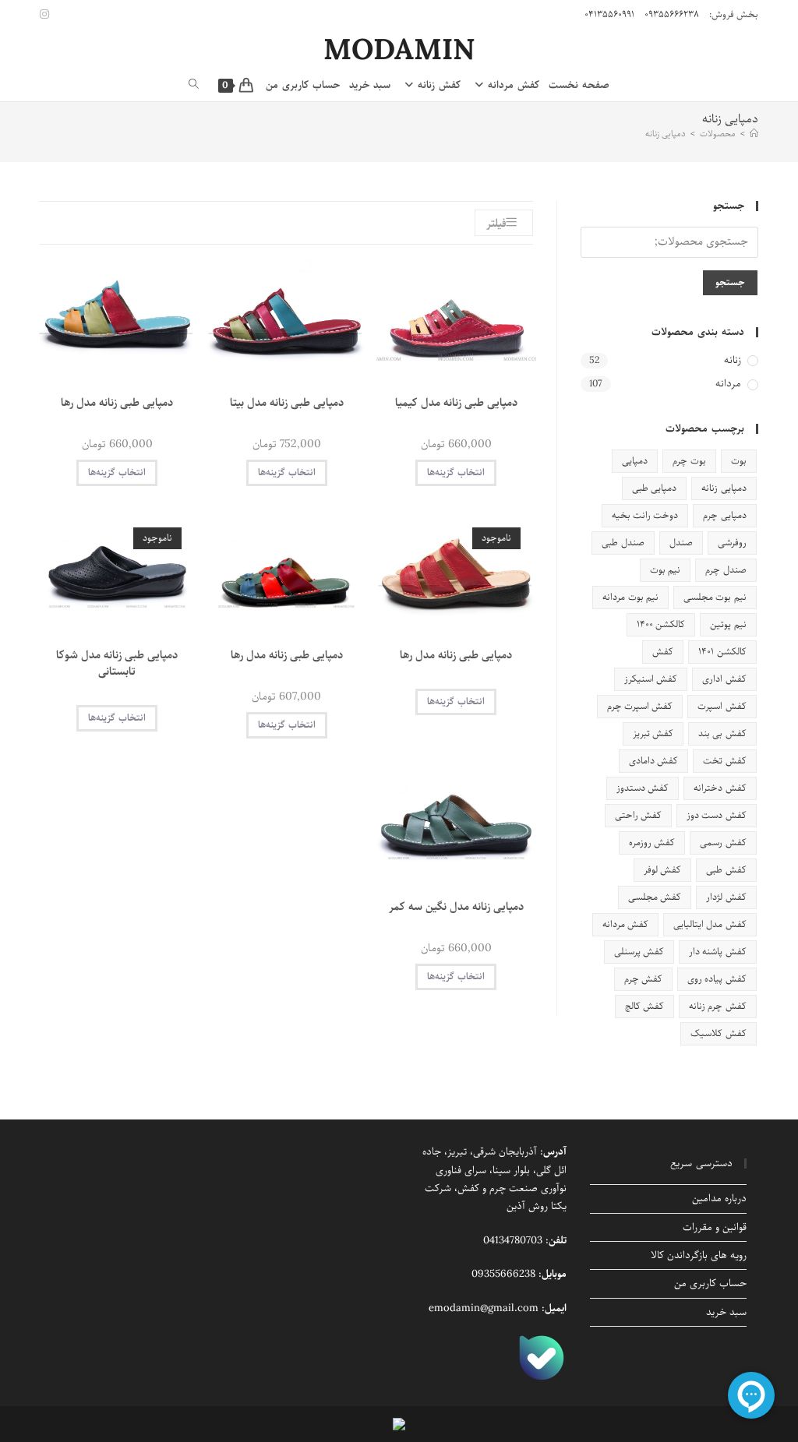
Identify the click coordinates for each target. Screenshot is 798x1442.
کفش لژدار (726, 897)
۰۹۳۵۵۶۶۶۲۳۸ (671, 14)
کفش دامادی (653, 761)
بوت (739, 461)
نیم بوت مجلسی (715, 597)
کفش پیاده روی (717, 979)
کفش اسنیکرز (650, 679)
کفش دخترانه (720, 788)
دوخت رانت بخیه (645, 515)
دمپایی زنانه (665, 133)
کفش (662, 651)
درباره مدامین (719, 1199)
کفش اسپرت (721, 706)
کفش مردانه (625, 924)
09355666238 (503, 1274)
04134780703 (512, 1241)
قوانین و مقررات (715, 1227)
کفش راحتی (638, 815)
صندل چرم (725, 570)
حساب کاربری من (710, 1283)
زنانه (732, 361)
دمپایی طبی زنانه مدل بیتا (287, 403)
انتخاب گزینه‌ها (456, 472)
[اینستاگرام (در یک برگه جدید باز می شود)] (47, 15)
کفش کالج (644, 1006)
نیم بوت (665, 570)
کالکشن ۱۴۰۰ (661, 624)
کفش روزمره (652, 842)
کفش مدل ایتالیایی (710, 924)
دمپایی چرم (724, 515)
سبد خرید (726, 1312)
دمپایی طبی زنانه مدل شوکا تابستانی (117, 663)
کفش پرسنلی (639, 951)
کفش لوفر (662, 870)
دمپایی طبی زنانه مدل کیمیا (456, 403)
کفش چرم (643, 979)
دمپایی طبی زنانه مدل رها (117, 403)
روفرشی (732, 542)
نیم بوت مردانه (630, 597)
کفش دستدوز (642, 788)
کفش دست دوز (717, 815)
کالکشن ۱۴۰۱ (722, 651)
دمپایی (635, 461)
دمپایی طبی (654, 488)
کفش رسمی (723, 842)
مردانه (728, 384)
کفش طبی (726, 870)
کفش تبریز (653, 733)
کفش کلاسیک (718, 1033)
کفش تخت (724, 761)
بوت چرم (689, 461)
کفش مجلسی (654, 897)
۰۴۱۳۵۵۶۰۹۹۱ (609, 14)
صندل (681, 542)
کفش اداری (724, 679)
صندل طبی (623, 542)
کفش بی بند (722, 733)
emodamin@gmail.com (483, 1308)
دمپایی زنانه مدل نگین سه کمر (456, 907)
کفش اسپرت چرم (640, 706)
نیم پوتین (728, 624)
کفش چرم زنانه (718, 1006)
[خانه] (754, 133)
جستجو (730, 282)
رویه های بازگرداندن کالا (699, 1255)
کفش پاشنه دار (718, 951)
